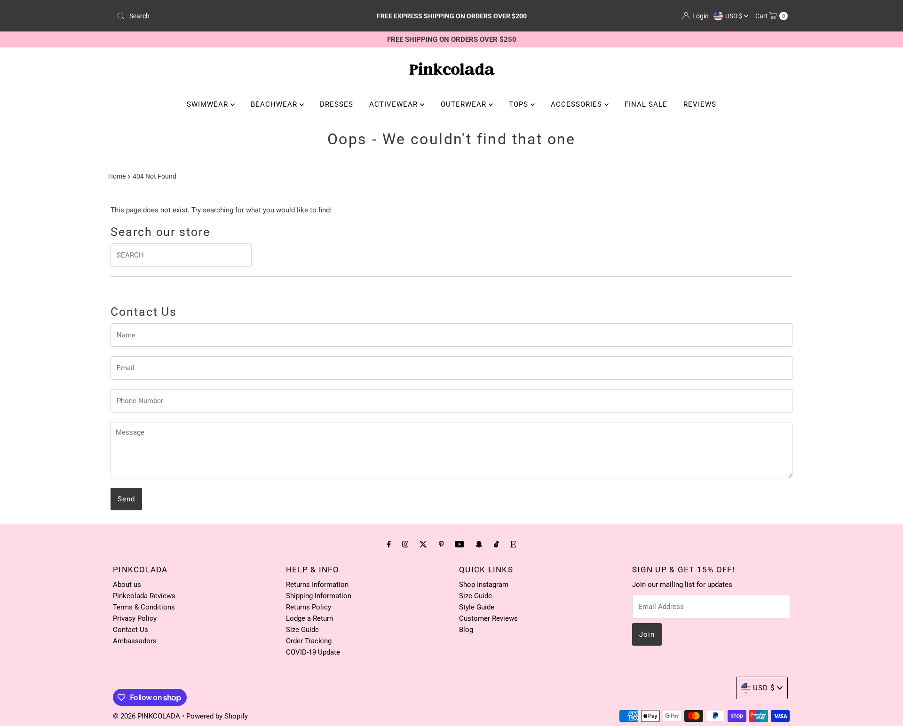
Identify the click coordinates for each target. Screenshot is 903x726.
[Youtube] (459, 544)
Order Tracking (309, 641)
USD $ (734, 16)
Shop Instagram (483, 584)
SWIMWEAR (208, 104)
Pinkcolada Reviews (144, 596)
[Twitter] (423, 544)
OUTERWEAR (465, 104)
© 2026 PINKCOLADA (147, 716)
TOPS (520, 104)
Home (117, 176)
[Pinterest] (441, 544)
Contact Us (130, 629)
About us (127, 584)
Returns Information (317, 584)
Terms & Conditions (144, 607)
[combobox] (223, 16)
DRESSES (336, 104)
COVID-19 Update (313, 652)
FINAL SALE (646, 104)
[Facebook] (389, 544)
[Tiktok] (496, 544)
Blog (466, 629)
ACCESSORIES (577, 104)
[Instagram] (405, 544)
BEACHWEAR (275, 104)
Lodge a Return (309, 618)
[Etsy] (513, 544)
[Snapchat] (479, 544)
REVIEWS (699, 104)
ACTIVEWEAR (394, 104)
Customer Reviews (488, 618)
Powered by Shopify (217, 716)
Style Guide (476, 607)
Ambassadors (135, 641)
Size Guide (302, 629)
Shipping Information (318, 596)
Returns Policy (308, 607)
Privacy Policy (135, 618)
